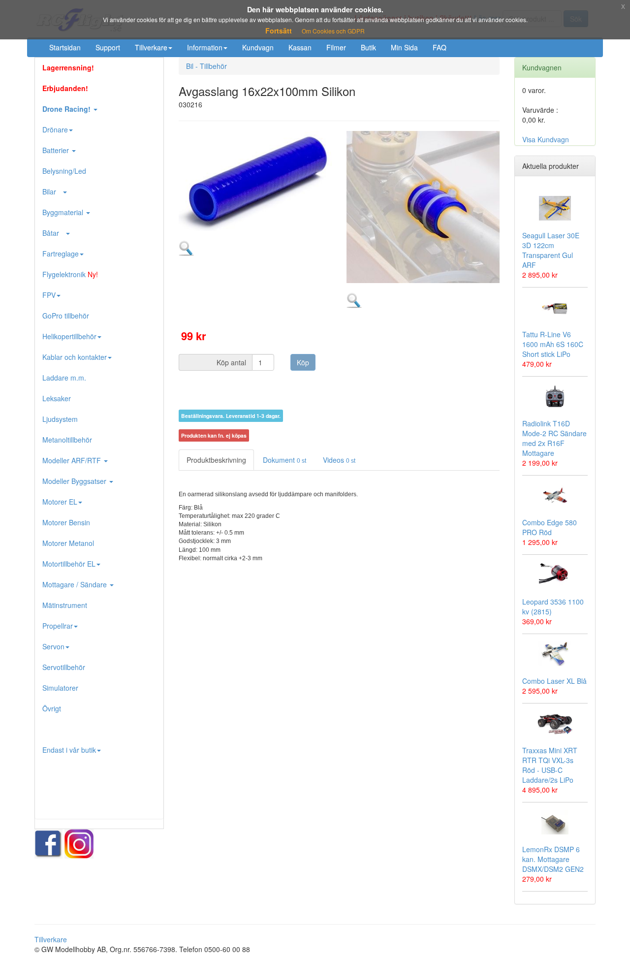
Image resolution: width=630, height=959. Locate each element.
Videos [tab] (339, 460)
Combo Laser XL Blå (554, 681)
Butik (368, 47)
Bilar (52, 191)
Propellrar (57, 626)
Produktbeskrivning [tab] (216, 460)
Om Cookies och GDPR (333, 31)
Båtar (53, 233)
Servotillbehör (63, 667)
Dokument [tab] (284, 460)
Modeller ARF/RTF (72, 460)
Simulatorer (60, 688)
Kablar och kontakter (74, 357)
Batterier (56, 150)
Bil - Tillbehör (206, 66)
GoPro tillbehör (65, 315)
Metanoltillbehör (67, 440)
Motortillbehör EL (68, 564)
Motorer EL (59, 502)
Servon (53, 646)
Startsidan (65, 47)
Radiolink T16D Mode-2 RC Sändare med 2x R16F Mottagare (554, 438)
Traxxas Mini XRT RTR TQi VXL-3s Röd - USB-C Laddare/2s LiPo (549, 765)
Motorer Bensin (66, 522)
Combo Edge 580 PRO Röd (549, 527)
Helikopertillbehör (69, 336)
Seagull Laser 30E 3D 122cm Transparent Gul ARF (550, 250)
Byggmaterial (63, 212)
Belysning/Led (64, 171)
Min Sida (404, 47)
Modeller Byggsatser (75, 481)
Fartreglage (60, 253)
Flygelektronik (70, 274)
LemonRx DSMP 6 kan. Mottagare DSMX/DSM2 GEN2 (553, 859)
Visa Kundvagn (545, 139)
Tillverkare (151, 47)
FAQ (439, 47)
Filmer (336, 47)
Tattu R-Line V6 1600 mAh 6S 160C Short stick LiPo (552, 344)
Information (204, 47)
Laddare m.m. (64, 378)
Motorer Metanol (68, 543)
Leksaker (56, 398)
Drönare (55, 129)
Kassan (300, 47)
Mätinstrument (64, 605)
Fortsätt (278, 30)
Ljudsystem (60, 419)
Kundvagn (258, 47)
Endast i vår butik (69, 750)
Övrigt (51, 708)
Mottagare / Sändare (75, 584)
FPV (49, 295)
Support (107, 47)
